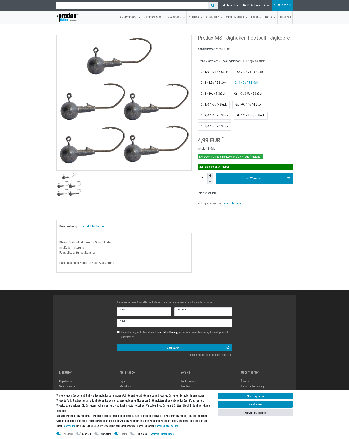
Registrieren (65, 381)
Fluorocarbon (152, 17)
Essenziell (68, 434)
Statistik (86, 434)
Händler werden (188, 381)
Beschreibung (68, 226)
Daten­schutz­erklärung (166, 426)
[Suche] (213, 5)
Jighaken (256, 17)
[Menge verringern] (210, 181)
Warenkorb (125, 386)
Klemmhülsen (214, 17)
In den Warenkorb (253, 178)
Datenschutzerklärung (252, 386)
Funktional (142, 434)
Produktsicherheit (94, 226)
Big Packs (285, 17)
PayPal (124, 434)
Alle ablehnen (255, 404)
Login (122, 381)
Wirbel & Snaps (235, 17)
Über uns (245, 381)
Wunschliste (209, 193)
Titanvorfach (173, 17)
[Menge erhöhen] (210, 175)
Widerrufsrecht (67, 386)
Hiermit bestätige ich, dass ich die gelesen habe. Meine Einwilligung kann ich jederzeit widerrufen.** (174, 334)
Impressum (69, 426)
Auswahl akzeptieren (255, 412)
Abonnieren (173, 348)
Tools (269, 17)
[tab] (68, 226)
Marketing (106, 434)
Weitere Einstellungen (162, 434)
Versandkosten (232, 203)
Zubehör (194, 17)
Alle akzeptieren (255, 396)
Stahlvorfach (128, 17)
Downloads (186, 386)
